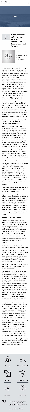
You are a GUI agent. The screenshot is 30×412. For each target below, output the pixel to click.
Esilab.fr (21, 408)
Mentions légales (13, 408)
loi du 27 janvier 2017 (9, 68)
